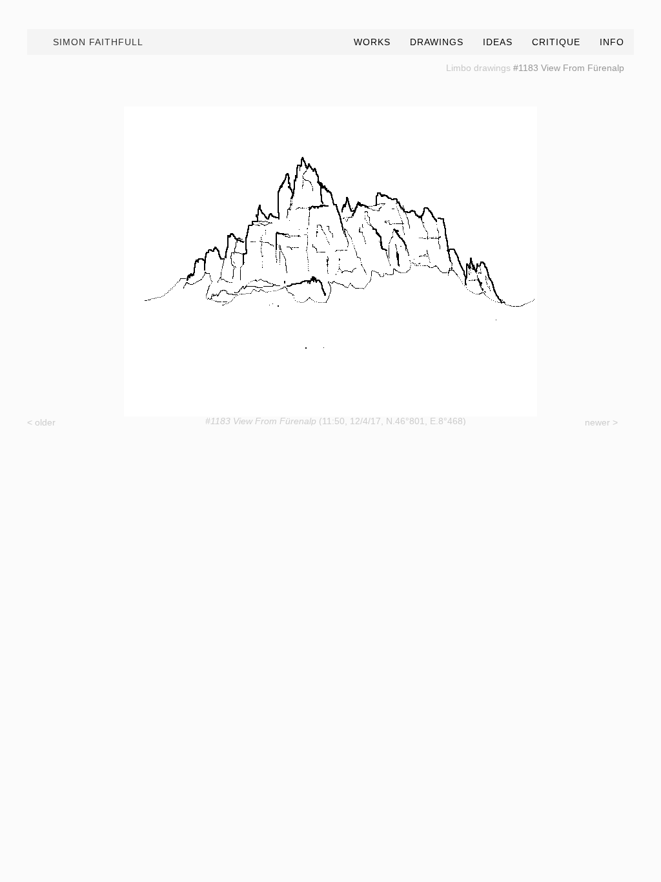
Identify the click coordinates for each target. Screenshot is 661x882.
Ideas (498, 42)
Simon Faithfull (98, 42)
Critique (556, 42)
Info (612, 42)
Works (372, 42)
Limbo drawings (478, 68)
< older (41, 422)
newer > (601, 422)
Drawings (436, 42)
